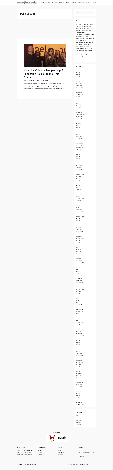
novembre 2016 (79, 309)
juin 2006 (78, 369)
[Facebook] (88, 2)
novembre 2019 (79, 234)
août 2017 (78, 291)
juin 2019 (78, 245)
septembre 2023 (80, 147)
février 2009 (79, 329)
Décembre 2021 (80, 191)
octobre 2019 (79, 236)
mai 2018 (78, 271)
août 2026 (78, 70)
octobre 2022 (79, 172)
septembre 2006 (80, 362)
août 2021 (78, 200)
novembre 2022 (79, 169)
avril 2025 (78, 105)
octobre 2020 (79, 214)
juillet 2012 (78, 324)
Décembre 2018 (80, 258)
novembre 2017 (79, 284)
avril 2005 (78, 397)
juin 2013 (78, 320)
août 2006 (78, 364)
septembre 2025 (80, 94)
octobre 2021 (79, 196)
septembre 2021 (80, 198)
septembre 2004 (80, 404)
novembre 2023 (79, 143)
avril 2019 (78, 249)
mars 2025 (78, 107)
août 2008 (78, 338)
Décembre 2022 (80, 167)
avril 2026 (78, 79)
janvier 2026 (79, 85)
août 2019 (78, 240)
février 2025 (79, 110)
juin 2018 (78, 269)
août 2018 (78, 265)
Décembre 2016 (80, 307)
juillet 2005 (78, 393)
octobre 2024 (79, 118)
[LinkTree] (86, 2)
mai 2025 (78, 103)
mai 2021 (78, 205)
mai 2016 (78, 313)
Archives (40, 458)
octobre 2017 (79, 287)
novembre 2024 (79, 116)
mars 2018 (78, 276)
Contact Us (60, 454)
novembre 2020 (79, 211)
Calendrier (74, 2)
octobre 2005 (79, 386)
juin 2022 (78, 180)
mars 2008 (78, 346)
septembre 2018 (80, 262)
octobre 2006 (79, 360)
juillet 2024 (78, 125)
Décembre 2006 (80, 355)
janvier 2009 (79, 331)
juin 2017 (78, 296)
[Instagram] (93, 2)
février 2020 (79, 227)
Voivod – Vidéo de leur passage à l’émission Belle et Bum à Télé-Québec (43, 74)
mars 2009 (78, 327)
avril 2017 (78, 300)
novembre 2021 (79, 194)
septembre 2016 (80, 311)
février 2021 (79, 209)
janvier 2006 (79, 380)
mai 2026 (78, 76)
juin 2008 (78, 342)
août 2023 (78, 149)
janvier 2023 (79, 165)
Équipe (59, 450)
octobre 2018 (79, 260)
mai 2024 (78, 129)
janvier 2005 (79, 402)
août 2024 (78, 123)
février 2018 (79, 278)
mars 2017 (78, 302)
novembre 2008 (79, 333)
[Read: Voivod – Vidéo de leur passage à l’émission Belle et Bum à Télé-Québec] (45, 55)
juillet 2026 (78, 72)
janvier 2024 (79, 138)
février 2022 (79, 189)
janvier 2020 (79, 229)
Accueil (42, 2)
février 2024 (79, 136)
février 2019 (79, 253)
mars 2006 (78, 375)
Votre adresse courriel (84, 450)
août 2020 (78, 218)
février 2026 (79, 83)
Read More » (27, 92)
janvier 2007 (79, 353)
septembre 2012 (80, 322)
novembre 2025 (79, 90)
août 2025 (78, 96)
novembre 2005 (79, 384)
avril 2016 (78, 315)
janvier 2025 (79, 112)
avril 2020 (78, 222)
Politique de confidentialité (73, 464)
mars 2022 (78, 187)
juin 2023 (78, 154)
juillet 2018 (78, 267)
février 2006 (79, 377)
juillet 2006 (78, 366)
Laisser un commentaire (29, 80)
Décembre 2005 (80, 382)
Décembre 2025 (80, 87)
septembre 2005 (80, 389)
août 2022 (78, 176)
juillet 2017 (78, 293)
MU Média (78, 420)
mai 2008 (78, 344)
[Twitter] (91, 2)
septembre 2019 (80, 238)
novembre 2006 (79, 358)
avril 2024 (78, 132)
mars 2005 (78, 400)
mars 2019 (78, 251)
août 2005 (78, 391)
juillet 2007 (78, 349)
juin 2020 (78, 220)
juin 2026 (78, 74)
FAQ (65, 464)
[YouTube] (95, 2)
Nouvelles (48, 2)
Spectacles (54, 2)
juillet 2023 (78, 152)
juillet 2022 (78, 178)
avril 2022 (78, 185)
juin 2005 (78, 395)
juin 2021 (78, 203)
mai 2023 (78, 156)
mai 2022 (78, 183)
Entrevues (61, 2)
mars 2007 (78, 351)
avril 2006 (78, 373)
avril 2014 (78, 318)
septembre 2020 (80, 216)
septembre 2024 (80, 121)
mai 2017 (78, 298)
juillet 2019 (78, 242)
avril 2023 (78, 158)
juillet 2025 (78, 98)
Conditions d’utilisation (85, 464)
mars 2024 (78, 134)
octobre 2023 (79, 145)
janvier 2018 (79, 280)
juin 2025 (78, 101)
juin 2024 (78, 127)
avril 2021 (78, 207)
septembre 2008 (80, 335)
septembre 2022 (80, 174)
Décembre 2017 (80, 282)
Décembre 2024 (80, 114)
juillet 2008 (78, 340)
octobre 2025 (79, 92)
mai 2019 (78, 247)
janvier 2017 (79, 304)
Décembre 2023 (80, 141)
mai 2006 (78, 371)
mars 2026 (78, 81)
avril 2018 (78, 273)
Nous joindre (81, 2)
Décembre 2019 (80, 231)
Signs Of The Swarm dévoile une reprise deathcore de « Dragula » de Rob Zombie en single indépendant (84, 48)
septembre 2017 (80, 289)
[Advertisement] (44, 28)
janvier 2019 (79, 256)
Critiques (68, 2)
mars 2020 (78, 225)
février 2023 (79, 163)
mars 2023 (78, 160)
